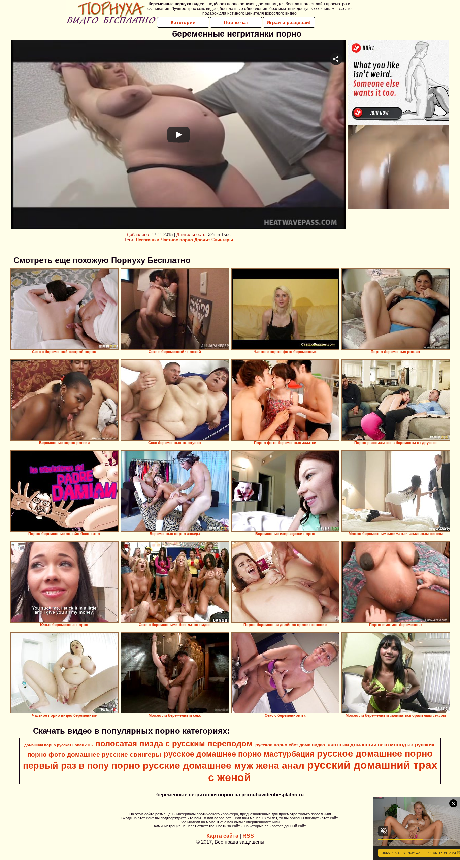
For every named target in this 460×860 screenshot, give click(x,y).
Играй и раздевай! (289, 22)
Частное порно (177, 239)
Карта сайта (222, 836)
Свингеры (222, 239)
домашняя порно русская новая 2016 (58, 745)
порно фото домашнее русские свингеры (94, 754)
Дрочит (202, 239)
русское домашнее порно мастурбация (239, 754)
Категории (183, 22)
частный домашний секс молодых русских (381, 744)
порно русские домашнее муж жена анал (207, 765)
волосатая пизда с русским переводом (174, 743)
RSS (248, 836)
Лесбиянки (147, 239)
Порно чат (236, 22)
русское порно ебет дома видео (290, 744)
